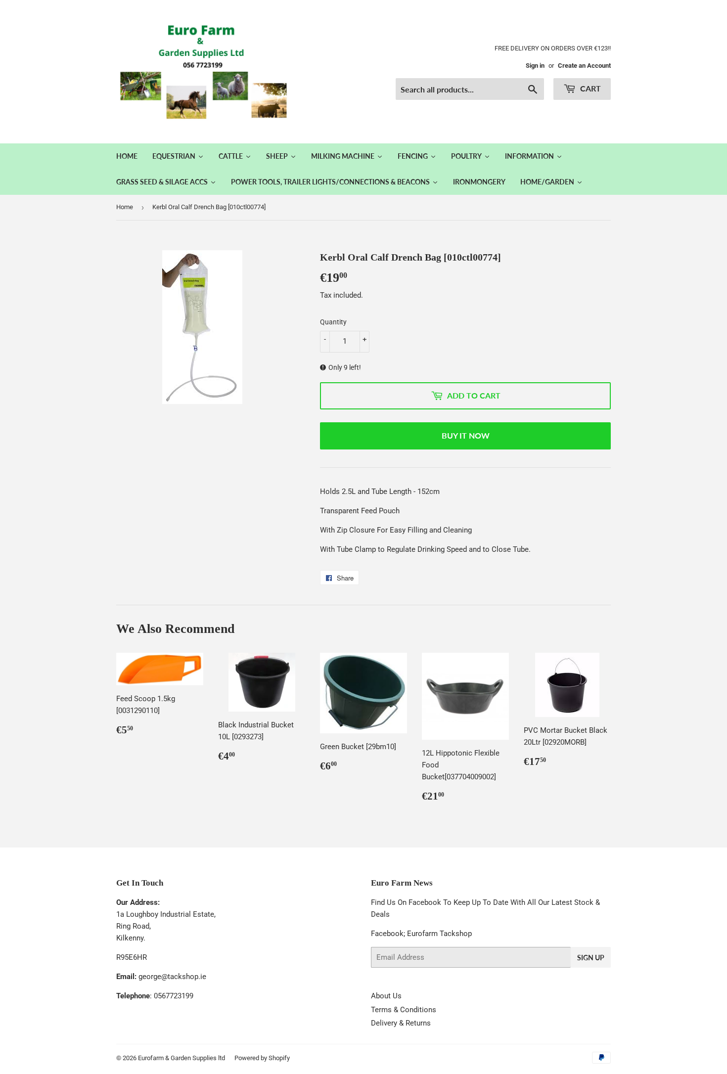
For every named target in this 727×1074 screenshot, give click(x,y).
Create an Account (584, 65)
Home (124, 207)
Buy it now (466, 435)
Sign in (535, 65)
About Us (386, 995)
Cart (589, 88)
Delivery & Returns (401, 1023)
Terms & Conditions (403, 1009)
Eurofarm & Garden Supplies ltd (181, 1058)
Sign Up (590, 957)
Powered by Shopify (262, 1058)
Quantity (333, 322)
